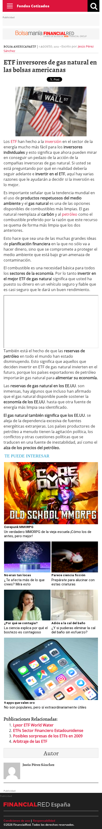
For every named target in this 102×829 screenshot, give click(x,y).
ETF (33, 46)
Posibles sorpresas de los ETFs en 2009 (48, 736)
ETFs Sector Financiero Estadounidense (48, 730)
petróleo (69, 214)
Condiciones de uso (17, 821)
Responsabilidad (44, 821)
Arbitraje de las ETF (30, 741)
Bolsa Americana (17, 46)
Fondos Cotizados (33, 6)
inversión (53, 141)
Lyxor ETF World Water (33, 725)
